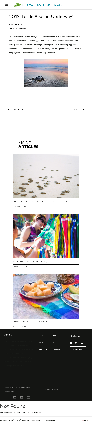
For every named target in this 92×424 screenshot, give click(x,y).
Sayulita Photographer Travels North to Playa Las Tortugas (40, 201)
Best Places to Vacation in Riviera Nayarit (32, 262)
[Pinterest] (82, 343)
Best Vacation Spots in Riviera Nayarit (30, 322)
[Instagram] (76, 343)
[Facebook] (71, 343)
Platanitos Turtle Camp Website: (40, 52)
